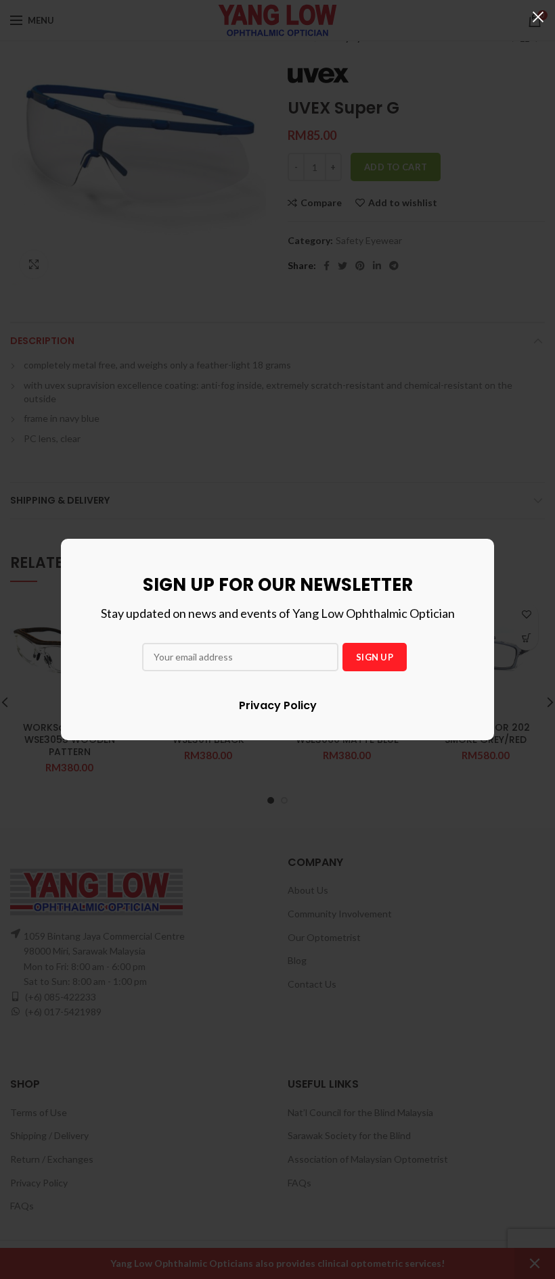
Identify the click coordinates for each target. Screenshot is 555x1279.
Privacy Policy (278, 705)
